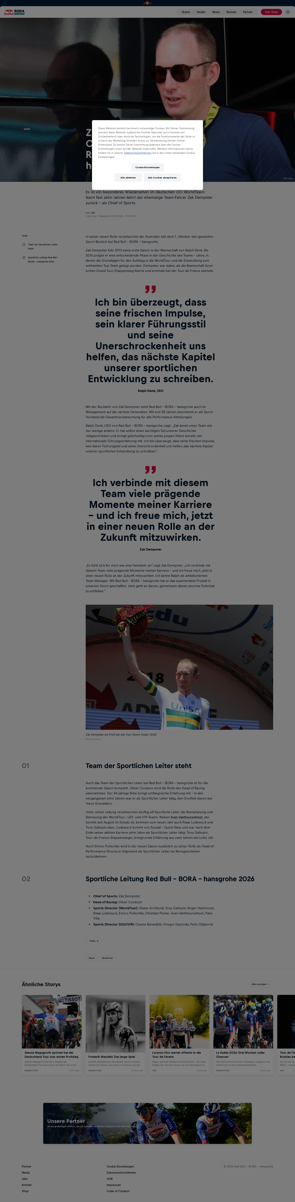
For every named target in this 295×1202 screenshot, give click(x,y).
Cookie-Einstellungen (147, 167)
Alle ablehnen (128, 177)
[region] (147, 155)
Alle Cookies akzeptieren (162, 177)
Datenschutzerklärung (137, 152)
